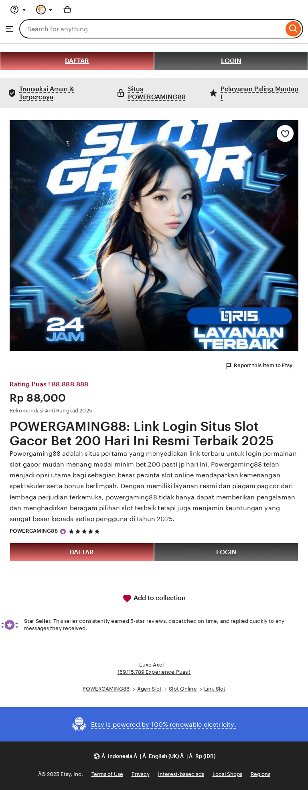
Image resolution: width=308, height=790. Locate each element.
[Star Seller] (63, 531)
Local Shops (227, 774)
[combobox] (151, 28)
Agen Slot (149, 689)
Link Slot (214, 689)
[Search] (293, 28)
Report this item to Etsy (263, 365)
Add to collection (159, 598)
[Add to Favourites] (285, 133)
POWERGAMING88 (34, 531)
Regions (260, 774)
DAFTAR (77, 61)
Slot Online (183, 689)
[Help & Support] (18, 9)
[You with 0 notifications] (44, 9)
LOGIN (231, 61)
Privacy (141, 774)
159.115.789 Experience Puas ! (154, 672)
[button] (154, 756)
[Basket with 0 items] (67, 9)
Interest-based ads (181, 774)
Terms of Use (107, 774)
